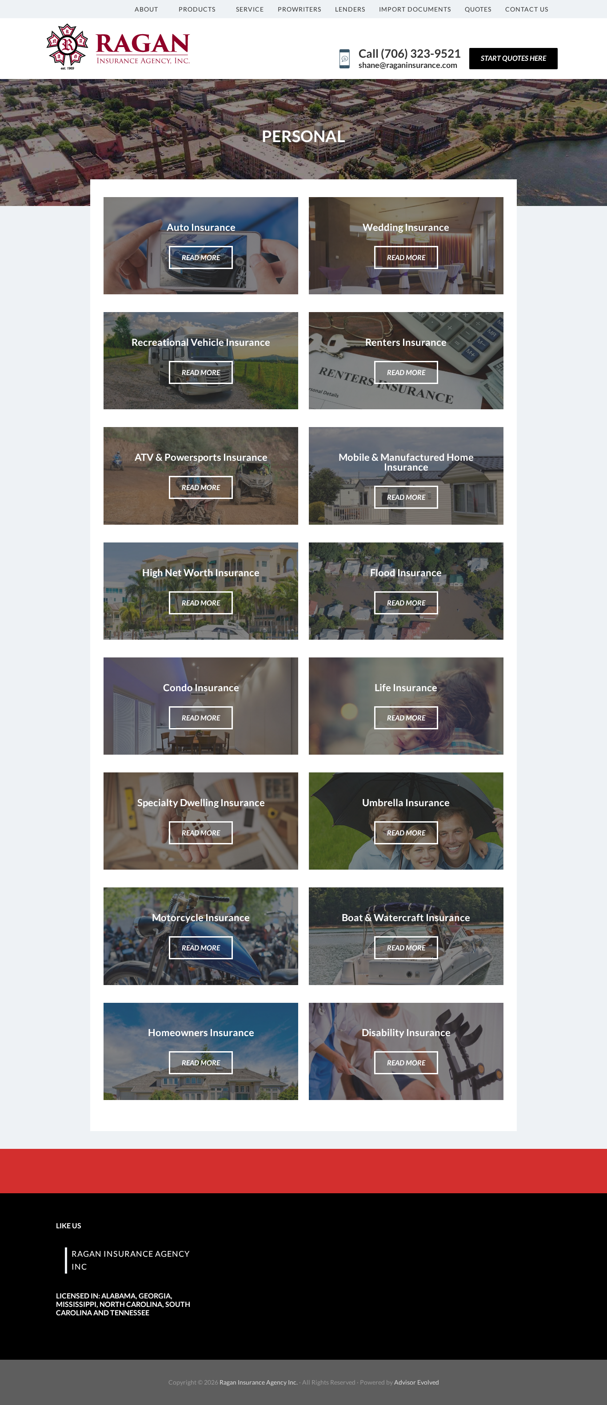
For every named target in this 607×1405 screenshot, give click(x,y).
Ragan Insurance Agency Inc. (259, 1382)
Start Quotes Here (513, 58)
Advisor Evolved (416, 1382)
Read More (201, 257)
